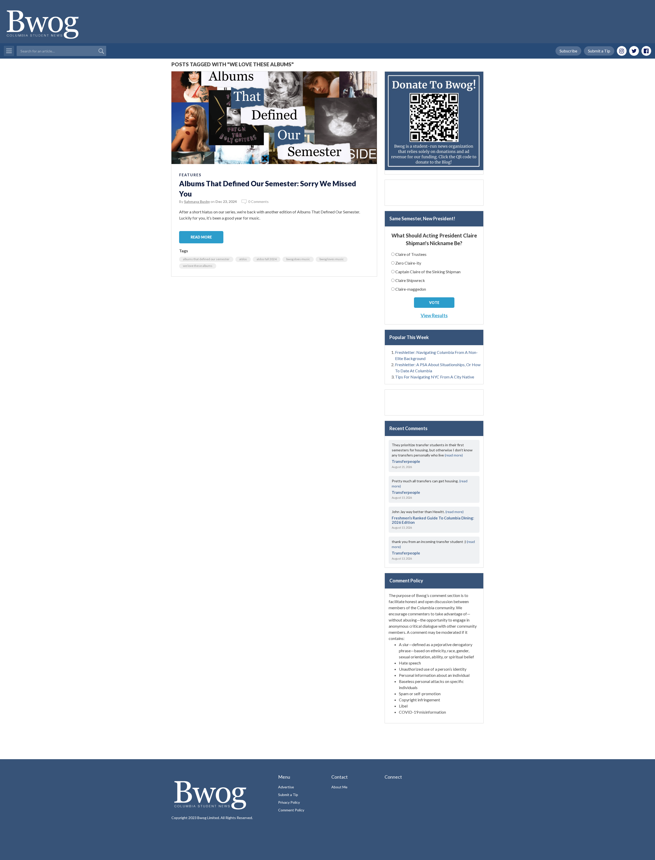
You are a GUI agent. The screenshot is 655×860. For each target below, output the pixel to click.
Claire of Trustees (411, 254)
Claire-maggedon (410, 289)
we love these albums (197, 266)
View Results (434, 315)
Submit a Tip (599, 50)
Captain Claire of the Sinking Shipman (428, 271)
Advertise (286, 787)
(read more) (454, 455)
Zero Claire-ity (408, 262)
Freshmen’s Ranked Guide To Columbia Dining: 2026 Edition (433, 520)
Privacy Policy (289, 802)
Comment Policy (291, 810)
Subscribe (568, 50)
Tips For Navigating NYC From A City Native (434, 376)
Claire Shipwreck (410, 280)
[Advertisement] (434, 192)
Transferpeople (406, 461)
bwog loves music (332, 259)
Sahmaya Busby (197, 201)
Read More (201, 237)
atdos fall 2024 (267, 259)
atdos (243, 259)
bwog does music (298, 259)
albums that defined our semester (206, 259)
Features (190, 175)
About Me (339, 787)
